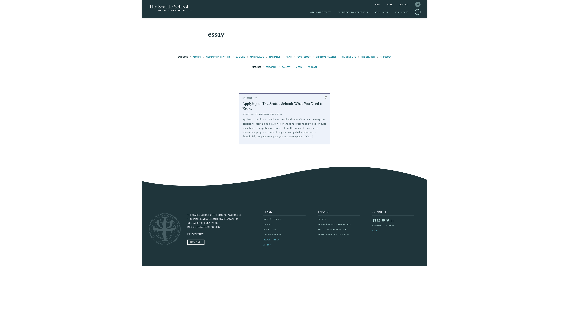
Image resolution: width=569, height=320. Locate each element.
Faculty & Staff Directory (333, 230)
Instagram (379, 220)
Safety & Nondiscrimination (334, 225)
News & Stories (272, 220)
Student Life (349, 57)
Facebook (374, 220)
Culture (240, 57)
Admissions (381, 12)
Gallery (286, 67)
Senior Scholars (273, 235)
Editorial (271, 67)
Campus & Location (383, 226)
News (289, 57)
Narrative (274, 57)
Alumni (197, 57)
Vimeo (388, 220)
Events (322, 220)
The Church (368, 57)
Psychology (304, 57)
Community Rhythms (218, 57)
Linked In (392, 220)
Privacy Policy (195, 234)
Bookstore (269, 230)
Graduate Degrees (320, 12)
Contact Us (195, 242)
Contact (403, 5)
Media (299, 67)
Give (389, 5)
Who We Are (401, 12)
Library (267, 225)
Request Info (271, 240)
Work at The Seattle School (334, 235)
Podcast (312, 67)
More (418, 12)
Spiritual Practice (326, 57)
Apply (377, 5)
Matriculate (257, 57)
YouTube (383, 220)
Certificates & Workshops (353, 12)
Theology (385, 57)
